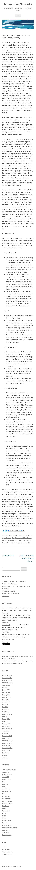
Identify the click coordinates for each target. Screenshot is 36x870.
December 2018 (7, 714)
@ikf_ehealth (8, 634)
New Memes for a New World (11, 593)
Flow (13, 538)
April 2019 (5, 709)
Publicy (9, 543)
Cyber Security (6, 538)
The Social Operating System (13, 663)
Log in (4, 847)
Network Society (17, 540)
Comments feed (7, 852)
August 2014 (6, 750)
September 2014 (7, 748)
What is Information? (8, 591)
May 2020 (5, 699)
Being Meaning (8, 555)
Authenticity (21, 535)
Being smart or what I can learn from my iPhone (27, 558)
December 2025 (7, 675)
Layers (4, 794)
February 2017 (6, 724)
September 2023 (7, 678)
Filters (4, 782)
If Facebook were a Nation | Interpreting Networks (17, 656)
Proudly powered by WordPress (11, 866)
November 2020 (7, 697)
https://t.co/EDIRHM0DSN (9, 620)
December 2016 (7, 726)
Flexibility (5, 784)
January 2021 (6, 695)
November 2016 (7, 728)
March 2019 (5, 712)
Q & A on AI (5, 596)
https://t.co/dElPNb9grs (9, 639)
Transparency (16, 543)
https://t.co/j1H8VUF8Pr (25, 610)
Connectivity (29, 535)
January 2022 (6, 690)
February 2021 (6, 692)
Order (4, 808)
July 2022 (5, 687)
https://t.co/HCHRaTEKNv (9, 630)
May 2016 (5, 733)
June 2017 (5, 721)
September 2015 (7, 741)
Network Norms (7, 540)
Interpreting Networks (18, 4)
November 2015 (7, 736)
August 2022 (6, 685)
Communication (7, 774)
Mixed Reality (27, 538)
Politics (4, 813)
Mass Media (6, 796)
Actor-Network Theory (9, 770)
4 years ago (5, 613)
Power (4, 815)
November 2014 (7, 745)
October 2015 (6, 738)
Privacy (4, 543)
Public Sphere (6, 820)
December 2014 (7, 743)
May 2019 (5, 707)
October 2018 (6, 716)
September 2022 (7, 683)
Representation (7, 825)
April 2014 (5, 757)
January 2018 (6, 719)
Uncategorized (6, 835)
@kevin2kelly (6, 625)
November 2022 (7, 680)
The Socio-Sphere (9, 658)
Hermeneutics (6, 791)
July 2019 (5, 704)
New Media (5, 806)
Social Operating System (9, 828)
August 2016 (6, 731)
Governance (19, 538)
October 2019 (6, 702)
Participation (26, 540)
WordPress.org (7, 854)
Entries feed (6, 849)
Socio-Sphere (6, 830)
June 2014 (5, 753)
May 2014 (5, 755)
